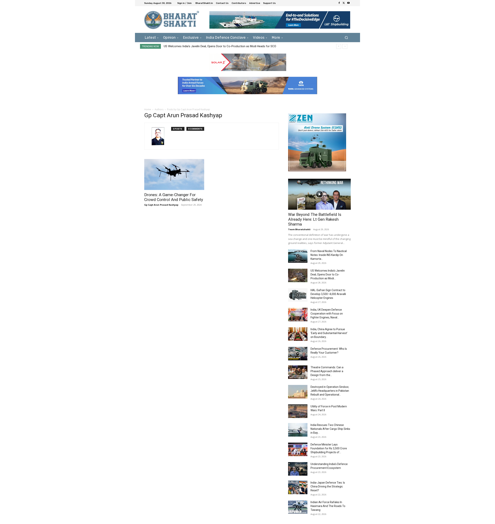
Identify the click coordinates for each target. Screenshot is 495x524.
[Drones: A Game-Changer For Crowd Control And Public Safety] (175, 174)
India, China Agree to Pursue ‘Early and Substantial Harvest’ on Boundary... (329, 333)
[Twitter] (343, 3)
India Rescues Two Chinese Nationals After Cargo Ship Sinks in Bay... (330, 428)
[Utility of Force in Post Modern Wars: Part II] (297, 411)
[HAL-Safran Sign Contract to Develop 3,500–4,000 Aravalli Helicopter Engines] (297, 295)
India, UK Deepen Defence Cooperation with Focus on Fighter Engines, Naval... (327, 313)
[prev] (338, 46)
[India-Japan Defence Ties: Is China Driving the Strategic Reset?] (297, 487)
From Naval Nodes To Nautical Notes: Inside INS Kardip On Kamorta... (329, 255)
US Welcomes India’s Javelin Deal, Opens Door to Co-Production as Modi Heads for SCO (220, 46)
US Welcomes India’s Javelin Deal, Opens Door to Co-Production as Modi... (328, 274)
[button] (346, 37)
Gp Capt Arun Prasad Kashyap (161, 204)
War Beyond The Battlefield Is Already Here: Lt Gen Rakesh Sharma (314, 219)
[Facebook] (339, 3)
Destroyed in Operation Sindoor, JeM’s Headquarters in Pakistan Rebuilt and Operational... (330, 390)
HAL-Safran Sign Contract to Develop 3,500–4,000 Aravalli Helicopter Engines (328, 294)
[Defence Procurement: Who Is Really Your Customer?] (297, 353)
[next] (344, 46)
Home (147, 109)
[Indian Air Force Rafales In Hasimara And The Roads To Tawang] (297, 507)
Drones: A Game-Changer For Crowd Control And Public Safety (173, 197)
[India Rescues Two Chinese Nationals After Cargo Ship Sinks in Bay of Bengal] (297, 430)
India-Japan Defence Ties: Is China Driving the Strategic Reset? (328, 486)
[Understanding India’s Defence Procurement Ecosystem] (297, 469)
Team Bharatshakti (299, 229)
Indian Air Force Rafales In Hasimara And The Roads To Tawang (328, 506)
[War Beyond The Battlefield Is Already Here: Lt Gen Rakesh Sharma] (319, 194)
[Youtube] (348, 3)
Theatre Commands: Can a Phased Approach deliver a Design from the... (327, 371)
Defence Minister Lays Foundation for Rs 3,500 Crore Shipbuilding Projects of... (329, 448)
